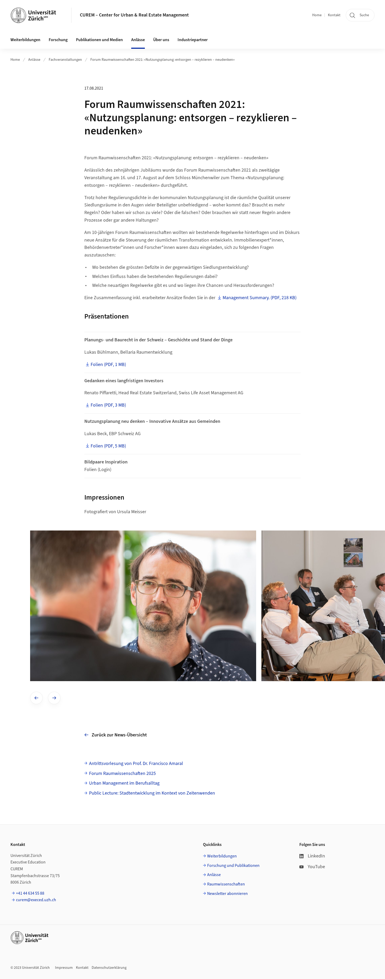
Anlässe (138, 40)
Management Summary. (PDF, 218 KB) (259, 297)
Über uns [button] (161, 40)
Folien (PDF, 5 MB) (108, 446)
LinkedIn (316, 856)
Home (317, 15)
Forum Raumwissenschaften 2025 (122, 773)
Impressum (64, 967)
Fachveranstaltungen (65, 59)
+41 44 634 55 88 (30, 893)
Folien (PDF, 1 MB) (108, 364)
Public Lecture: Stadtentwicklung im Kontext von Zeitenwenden (152, 793)
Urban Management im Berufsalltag (124, 783)
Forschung (58, 40)
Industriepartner (193, 40)
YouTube (316, 866)
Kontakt (334, 15)
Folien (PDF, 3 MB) (108, 405)
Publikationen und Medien (99, 40)
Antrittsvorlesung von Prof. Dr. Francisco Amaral (136, 763)
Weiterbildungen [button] (25, 40)
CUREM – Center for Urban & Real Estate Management (134, 15)
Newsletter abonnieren (227, 893)
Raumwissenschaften (226, 884)
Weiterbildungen (222, 856)
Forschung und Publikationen (233, 865)
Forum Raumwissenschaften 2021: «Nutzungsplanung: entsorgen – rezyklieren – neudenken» (162, 59)
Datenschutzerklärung (109, 967)
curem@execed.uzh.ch (36, 900)
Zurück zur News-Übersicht (119, 735)
